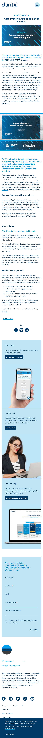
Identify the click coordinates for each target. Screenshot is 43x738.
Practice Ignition (29, 187)
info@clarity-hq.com (11, 665)
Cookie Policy (6, 717)
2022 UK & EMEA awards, (16, 60)
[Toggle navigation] (37, 4)
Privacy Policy (6, 710)
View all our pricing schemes (16, 498)
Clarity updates (21, 15)
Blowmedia (20, 706)
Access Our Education (14, 357)
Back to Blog (8, 318)
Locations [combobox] (9, 661)
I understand (9, 734)
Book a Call (10, 428)
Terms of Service (7, 713)
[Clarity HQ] (7, 652)
